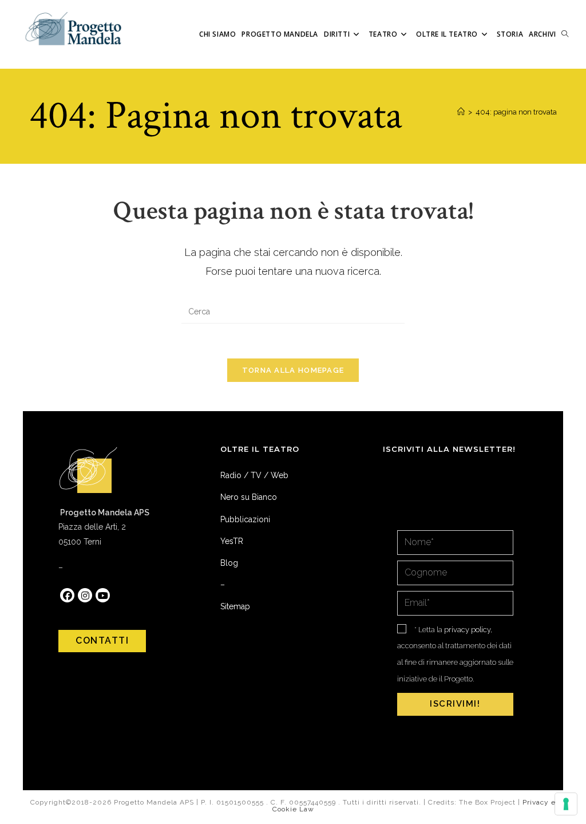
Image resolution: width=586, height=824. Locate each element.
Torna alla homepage (293, 370)
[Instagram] (85, 595)
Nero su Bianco (248, 497)
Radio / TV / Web (254, 475)
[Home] (461, 112)
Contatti (102, 640)
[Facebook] (67, 595)
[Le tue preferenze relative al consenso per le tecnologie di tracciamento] (566, 804)
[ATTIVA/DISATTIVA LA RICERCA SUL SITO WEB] (565, 34)
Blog (229, 562)
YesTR (231, 541)
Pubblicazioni (245, 519)
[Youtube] (103, 595)
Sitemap (235, 606)
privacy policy (467, 629)
